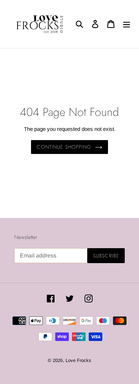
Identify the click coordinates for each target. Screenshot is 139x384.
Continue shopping (64, 146)
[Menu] (126, 24)
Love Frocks (78, 360)
